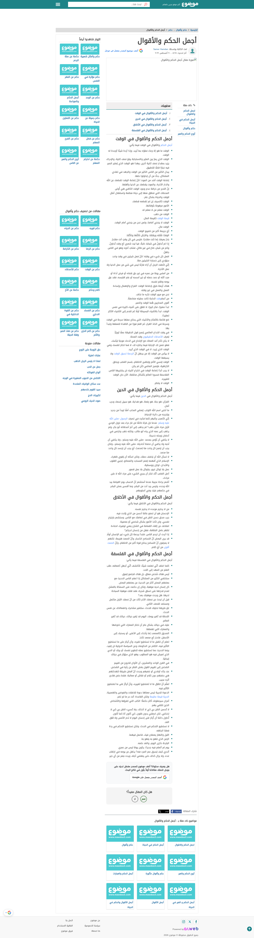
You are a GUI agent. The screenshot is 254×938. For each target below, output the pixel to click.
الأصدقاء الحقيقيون (153, 336)
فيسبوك (178, 811)
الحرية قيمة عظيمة (159, 696)
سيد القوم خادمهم (90, 390)
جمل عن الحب (93, 367)
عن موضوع (95, 920)
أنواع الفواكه (93, 372)
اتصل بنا (69, 920)
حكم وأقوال (189, 128)
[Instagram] (183, 921)
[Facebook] (196, 921)
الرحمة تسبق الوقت (124, 353)
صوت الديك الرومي (90, 401)
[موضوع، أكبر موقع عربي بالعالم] (190, 4)
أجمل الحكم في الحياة (187, 121)
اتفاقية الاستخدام (65, 926)
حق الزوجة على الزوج (89, 350)
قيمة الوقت (163, 218)
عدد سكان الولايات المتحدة (86, 384)
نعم (144, 799)
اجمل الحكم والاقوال (189, 112)
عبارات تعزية (94, 355)
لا (135, 799)
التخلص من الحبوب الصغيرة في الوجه (81, 378)
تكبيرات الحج (94, 395)
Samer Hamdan (160, 49)
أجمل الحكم (166, 145)
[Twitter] (189, 921)
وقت (158, 298)
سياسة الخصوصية (92, 926)
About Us (95, 931)
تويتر (166, 811)
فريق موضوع (67, 931)
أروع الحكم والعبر (186, 133)
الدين (143, 396)
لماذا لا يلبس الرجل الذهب (87, 361)
